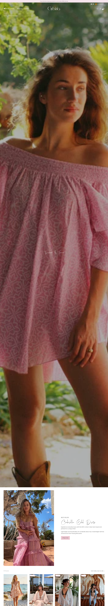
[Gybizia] (54, 8)
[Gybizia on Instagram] (93, 4)
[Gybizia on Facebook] (91, 4)
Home (5, 15)
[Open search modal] (97, 8)
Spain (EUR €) (100, 4)
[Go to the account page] (100, 8)
